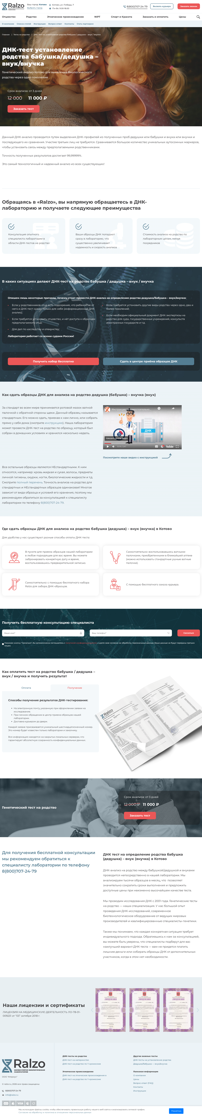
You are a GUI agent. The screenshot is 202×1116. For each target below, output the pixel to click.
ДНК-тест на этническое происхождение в (84, 1075)
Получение (74, 687)
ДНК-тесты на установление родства (152, 1060)
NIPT (97, 16)
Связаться (188, 633)
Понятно (176, 1111)
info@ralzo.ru (11, 1095)
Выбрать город (34, 8)
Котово (43, 5)
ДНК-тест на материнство (76, 1060)
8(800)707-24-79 (52, 502)
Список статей (24, 24)
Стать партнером (85, 24)
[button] (198, 1010)
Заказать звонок (188, 6)
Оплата (26, 687)
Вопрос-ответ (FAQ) (143, 1083)
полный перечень (29, 482)
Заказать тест (23, 108)
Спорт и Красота (121, 16)
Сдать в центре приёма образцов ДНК (148, 361)
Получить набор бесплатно (53, 361)
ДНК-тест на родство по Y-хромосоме (82, 1064)
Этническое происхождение (65, 16)
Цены (182, 16)
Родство (31, 16)
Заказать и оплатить (155, 16)
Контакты (69, 24)
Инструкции (40, 24)
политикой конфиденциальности (81, 643)
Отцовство (9, 16)
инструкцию (54, 423)
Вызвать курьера (162, 6)
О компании (8, 24)
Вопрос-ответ (55, 24)
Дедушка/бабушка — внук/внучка (150, 1064)
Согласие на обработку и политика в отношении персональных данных (55, 1112)
